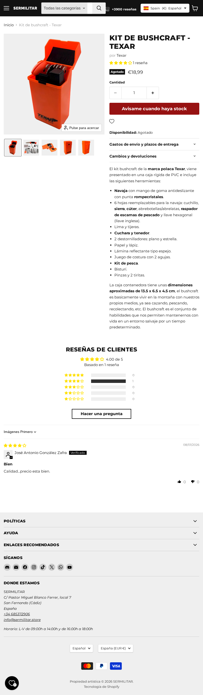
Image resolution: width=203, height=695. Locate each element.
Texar (122, 55)
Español (79, 648)
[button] (12, 147)
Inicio (9, 25)
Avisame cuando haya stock (154, 108)
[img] (15, 445)
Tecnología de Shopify (101, 687)
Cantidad (117, 82)
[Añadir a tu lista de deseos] (154, 121)
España (113, 648)
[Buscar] (99, 8)
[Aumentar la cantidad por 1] (153, 93)
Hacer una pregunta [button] (102, 413)
